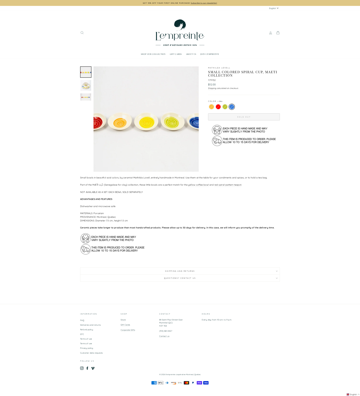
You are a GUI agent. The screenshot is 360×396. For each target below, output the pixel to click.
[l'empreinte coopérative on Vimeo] (92, 368)
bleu (232, 107)
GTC (82, 334)
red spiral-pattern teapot (227, 184)
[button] (353, 394)
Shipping (212, 88)
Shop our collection (153, 54)
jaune (211, 107)
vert (225, 107)
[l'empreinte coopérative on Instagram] (82, 368)
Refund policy (86, 329)
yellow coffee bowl (198, 184)
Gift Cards (125, 325)
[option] (180, 2)
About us (191, 54)
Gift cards (176, 54)
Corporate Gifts (128, 330)
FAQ (82, 320)
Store (123, 319)
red (218, 107)
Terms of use (86, 339)
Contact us (164, 336)
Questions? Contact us (180, 278)
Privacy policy (86, 348)
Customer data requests (91, 353)
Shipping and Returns (180, 271)
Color (215, 101)
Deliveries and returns (90, 325)
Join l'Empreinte (209, 54)
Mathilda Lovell (219, 68)
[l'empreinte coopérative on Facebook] (87, 368)
